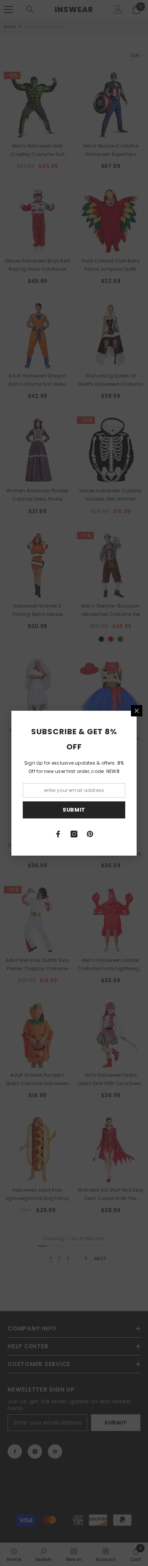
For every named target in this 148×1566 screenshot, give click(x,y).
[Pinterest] (90, 834)
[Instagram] (74, 834)
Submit (74, 810)
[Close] (136, 710)
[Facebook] (58, 834)
